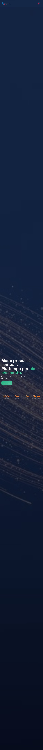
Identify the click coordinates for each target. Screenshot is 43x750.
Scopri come (6, 383)
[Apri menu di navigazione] (41, 3)
